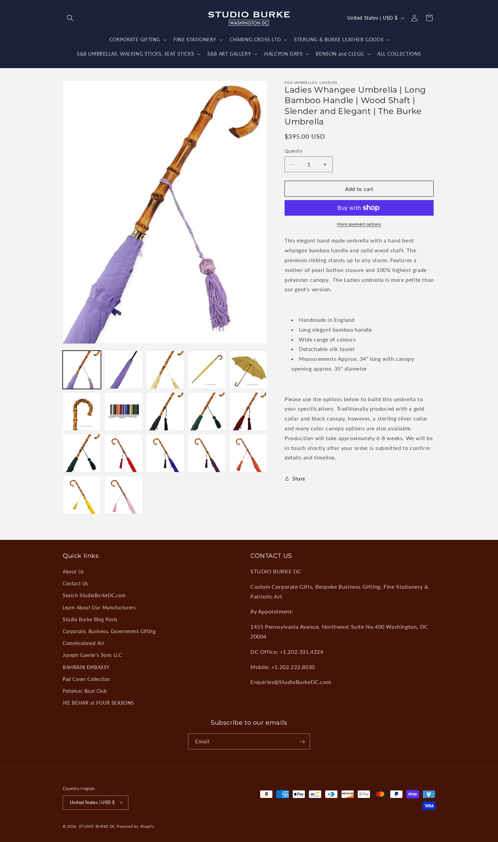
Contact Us (75, 583)
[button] (70, 18)
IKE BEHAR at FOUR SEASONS (98, 703)
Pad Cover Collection (86, 679)
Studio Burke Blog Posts (90, 619)
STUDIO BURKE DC (97, 826)
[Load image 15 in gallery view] (248, 453)
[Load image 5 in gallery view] (248, 370)
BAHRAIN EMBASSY (86, 667)
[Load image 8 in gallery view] (165, 411)
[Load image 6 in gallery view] (82, 411)
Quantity (294, 151)
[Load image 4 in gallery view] (207, 370)
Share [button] (298, 478)
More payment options (359, 224)
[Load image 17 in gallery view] (123, 495)
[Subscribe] (302, 742)
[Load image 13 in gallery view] (165, 453)
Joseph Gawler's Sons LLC (92, 655)
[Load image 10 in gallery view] (248, 411)
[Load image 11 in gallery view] (82, 453)
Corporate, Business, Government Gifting (109, 631)
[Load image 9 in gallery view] (207, 411)
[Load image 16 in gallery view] (82, 495)
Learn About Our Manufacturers (99, 607)
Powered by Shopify (135, 826)
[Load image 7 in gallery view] (123, 411)
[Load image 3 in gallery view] (165, 370)
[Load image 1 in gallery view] (82, 370)
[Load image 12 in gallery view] (123, 453)
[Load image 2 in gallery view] (123, 370)
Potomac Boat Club (85, 691)
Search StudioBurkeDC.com (94, 595)
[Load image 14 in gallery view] (207, 453)
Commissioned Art (83, 643)
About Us (73, 571)
